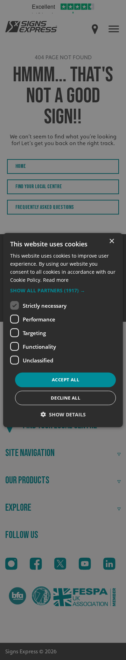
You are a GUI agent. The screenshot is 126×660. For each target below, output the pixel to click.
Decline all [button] (65, 398)
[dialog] (63, 330)
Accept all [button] (65, 379)
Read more (56, 280)
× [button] (111, 241)
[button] (63, 290)
